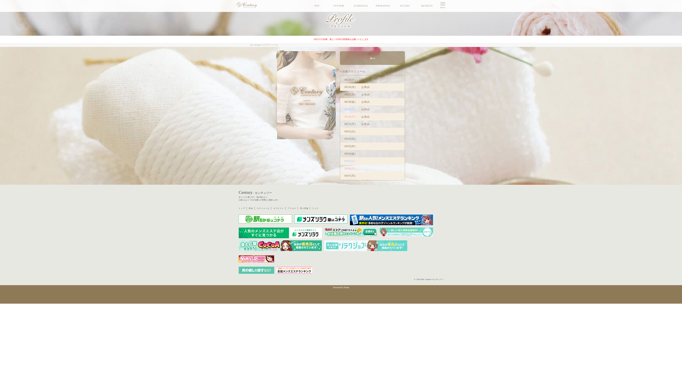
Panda (346, 287)
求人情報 (304, 208)
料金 (251, 208)
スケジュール (263, 208)
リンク (315, 208)
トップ (242, 208)
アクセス (292, 208)
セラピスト (278, 208)
